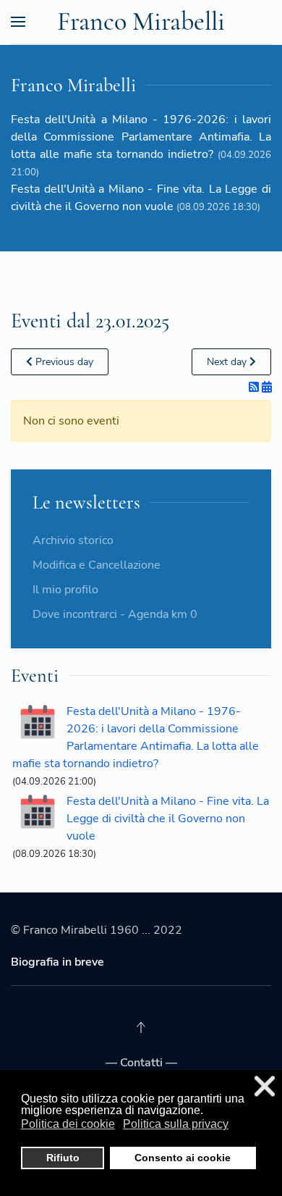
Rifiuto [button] (63, 1157)
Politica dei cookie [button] (68, 1124)
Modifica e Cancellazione (97, 565)
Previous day (63, 362)
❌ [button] (264, 1086)
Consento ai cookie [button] (182, 1157)
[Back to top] (141, 1027)
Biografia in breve (57, 962)
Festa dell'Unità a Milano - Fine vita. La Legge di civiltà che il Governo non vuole (168, 818)
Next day (228, 362)
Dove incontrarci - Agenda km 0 (115, 614)
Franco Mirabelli (141, 21)
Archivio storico (73, 540)
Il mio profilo (65, 590)
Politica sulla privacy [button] (175, 1124)
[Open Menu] (18, 21)
